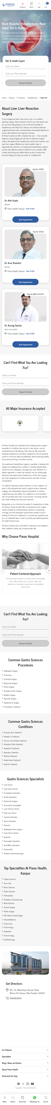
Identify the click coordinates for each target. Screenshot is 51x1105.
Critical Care (8, 923)
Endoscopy (8, 675)
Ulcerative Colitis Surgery (12, 690)
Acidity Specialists (10, 797)
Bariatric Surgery (9, 695)
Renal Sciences (9, 903)
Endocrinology (9, 935)
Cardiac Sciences (10, 879)
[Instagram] (27, 1084)
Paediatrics (8, 931)
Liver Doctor (8, 784)
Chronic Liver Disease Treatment (15, 740)
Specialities (6, 1056)
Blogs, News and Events (11, 1063)
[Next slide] (48, 570)
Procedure (21, 97)
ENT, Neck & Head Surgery (13, 915)
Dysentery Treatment (11, 752)
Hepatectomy (32, 97)
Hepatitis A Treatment (11, 736)
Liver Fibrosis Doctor (11, 832)
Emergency (23, 7)
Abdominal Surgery (10, 683)
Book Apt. (22, 1101)
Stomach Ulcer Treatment (13, 732)
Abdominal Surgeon (11, 801)
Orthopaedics (8, 895)
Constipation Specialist (12, 792)
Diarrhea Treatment (10, 756)
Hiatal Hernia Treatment (12, 760)
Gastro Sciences (9, 891)
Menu (5, 1101)
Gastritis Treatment (10, 764)
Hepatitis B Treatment (11, 748)
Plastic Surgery (9, 911)
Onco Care (7, 883)
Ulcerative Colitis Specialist (13, 744)
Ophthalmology (9, 939)
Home (4, 97)
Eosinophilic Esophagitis (12, 805)
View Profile (30, 208)
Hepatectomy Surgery (11, 702)
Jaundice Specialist (10, 817)
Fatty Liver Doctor (10, 812)
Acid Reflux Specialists (12, 845)
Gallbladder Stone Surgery (13, 829)
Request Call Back (25, 82)
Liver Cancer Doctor (11, 788)
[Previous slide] (2, 570)
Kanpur (12, 97)
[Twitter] (23, 1084)
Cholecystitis (8, 849)
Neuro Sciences (9, 887)
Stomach (7, 825)
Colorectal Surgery (10, 679)
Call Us (45, 1101)
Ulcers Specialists (10, 821)
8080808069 (16, 998)
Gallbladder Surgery (11, 670)
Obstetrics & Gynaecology (13, 899)
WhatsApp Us (34, 1101)
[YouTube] (32, 1084)
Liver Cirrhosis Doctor (11, 808)
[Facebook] (18, 1084)
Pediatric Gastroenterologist (14, 853)
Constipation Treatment (12, 706)
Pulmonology (8, 927)
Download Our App (10, 1076)
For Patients (7, 1050)
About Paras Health (10, 1069)
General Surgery (9, 907)
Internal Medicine (10, 919)
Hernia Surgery (9, 686)
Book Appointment (25, 219)
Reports (31, 7)
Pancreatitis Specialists (12, 841)
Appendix (7, 837)
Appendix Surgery (10, 698)
